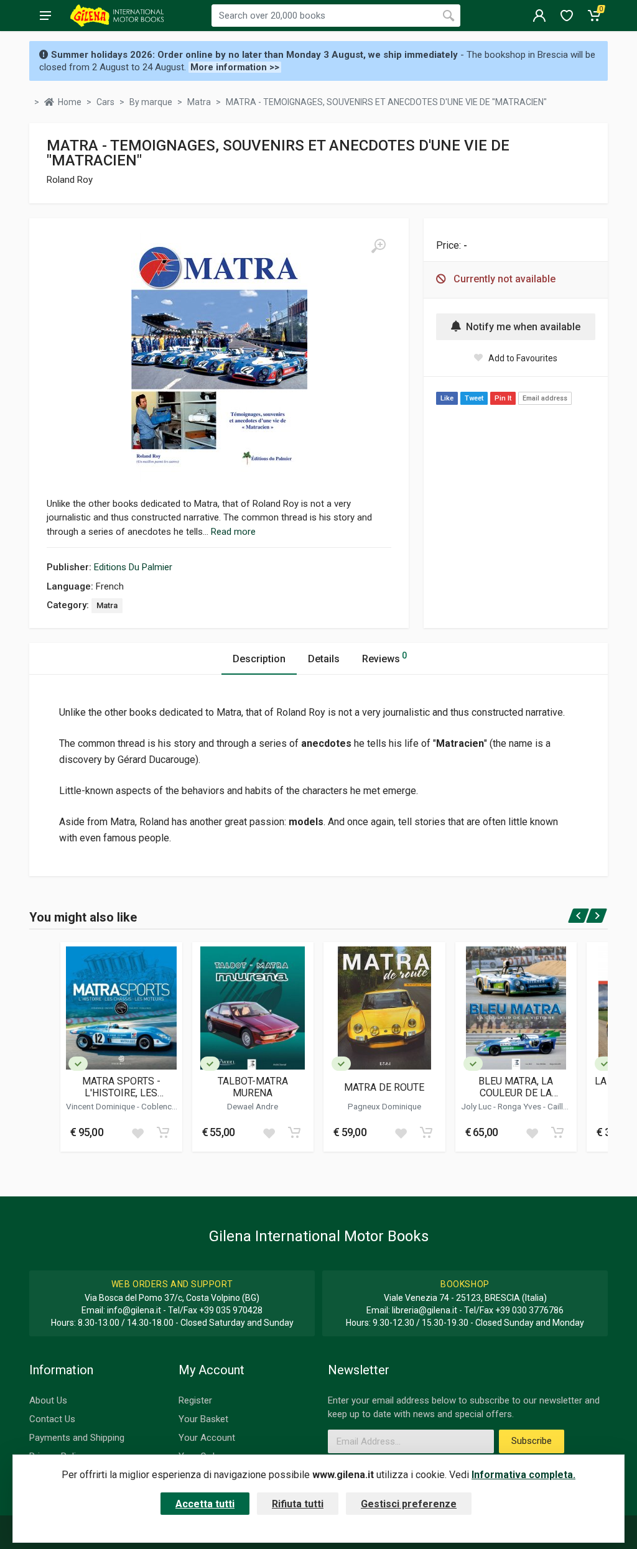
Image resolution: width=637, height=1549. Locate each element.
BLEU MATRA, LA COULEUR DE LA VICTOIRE (515, 1087)
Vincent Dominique (101, 1106)
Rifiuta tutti (297, 1504)
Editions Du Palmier (133, 567)
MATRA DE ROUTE (384, 1087)
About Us (48, 1400)
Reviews (384, 657)
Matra (107, 605)
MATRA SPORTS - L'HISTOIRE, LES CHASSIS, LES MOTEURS (121, 1087)
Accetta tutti (205, 1504)
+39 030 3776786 (529, 1310)
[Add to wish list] (137, 1132)
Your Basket (203, 1419)
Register (195, 1400)
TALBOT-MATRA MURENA (253, 1087)
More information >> (234, 67)
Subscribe (531, 1440)
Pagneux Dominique (384, 1106)
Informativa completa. (523, 1475)
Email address (545, 398)
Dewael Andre (252, 1106)
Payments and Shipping (76, 1437)
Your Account (207, 1437)
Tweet (474, 398)
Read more (233, 531)
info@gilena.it (134, 1310)
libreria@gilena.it (424, 1310)
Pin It (503, 398)
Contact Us (52, 1419)
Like (446, 398)
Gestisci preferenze (409, 1504)
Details (324, 659)
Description (259, 659)
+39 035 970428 (231, 1310)
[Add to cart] (163, 1132)
